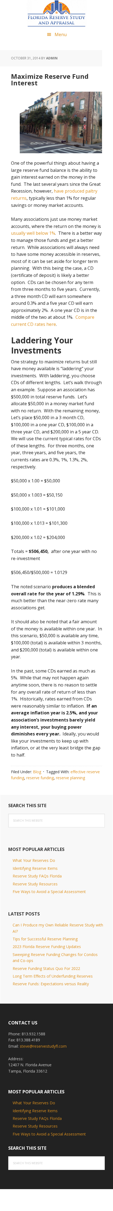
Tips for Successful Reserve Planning (45, 938)
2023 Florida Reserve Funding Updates (47, 946)
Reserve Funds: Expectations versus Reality (51, 983)
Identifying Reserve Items (35, 868)
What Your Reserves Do (34, 860)
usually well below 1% (33, 233)
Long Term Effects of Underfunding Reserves (53, 976)
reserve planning (70, 777)
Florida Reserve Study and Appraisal (56, 13)
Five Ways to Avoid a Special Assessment (49, 891)
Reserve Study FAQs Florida (37, 876)
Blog (37, 771)
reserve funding (40, 777)
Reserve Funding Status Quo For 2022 (46, 968)
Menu (61, 34)
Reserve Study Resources (35, 883)
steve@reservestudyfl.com (43, 1046)
